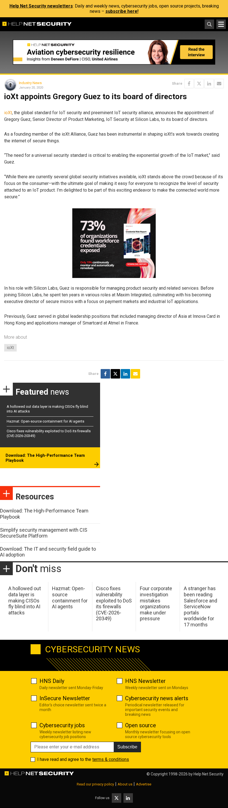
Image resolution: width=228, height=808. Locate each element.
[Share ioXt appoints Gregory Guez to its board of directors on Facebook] (189, 83)
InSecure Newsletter (64, 698)
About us (125, 784)
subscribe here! (121, 11)
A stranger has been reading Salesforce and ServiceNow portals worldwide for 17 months (200, 606)
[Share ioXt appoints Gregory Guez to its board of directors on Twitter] (199, 83)
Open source (140, 725)
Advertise (143, 784)
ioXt (8, 112)
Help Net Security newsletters (41, 6)
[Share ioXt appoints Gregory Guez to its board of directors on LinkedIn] (209, 83)
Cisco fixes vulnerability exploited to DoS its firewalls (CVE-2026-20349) (114, 603)
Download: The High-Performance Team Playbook (45, 458)
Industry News (30, 83)
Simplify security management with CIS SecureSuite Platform (43, 533)
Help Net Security (209, 774)
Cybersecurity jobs (62, 725)
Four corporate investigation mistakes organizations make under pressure (156, 603)
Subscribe (127, 746)
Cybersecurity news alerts (156, 698)
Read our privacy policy (95, 784)
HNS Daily (51, 681)
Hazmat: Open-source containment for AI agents (45, 421)
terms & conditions (110, 759)
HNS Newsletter (145, 681)
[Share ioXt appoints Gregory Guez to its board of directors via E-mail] (219, 83)
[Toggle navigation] (221, 24)
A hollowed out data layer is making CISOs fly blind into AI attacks (24, 600)
